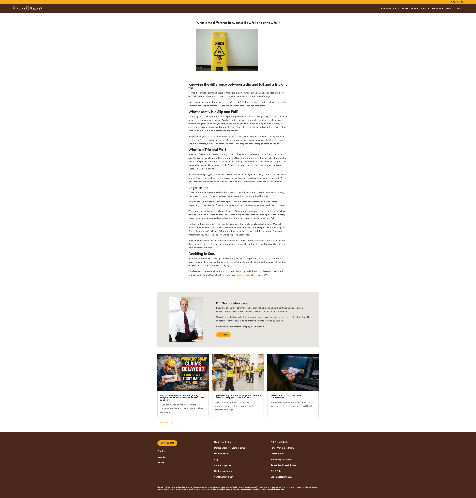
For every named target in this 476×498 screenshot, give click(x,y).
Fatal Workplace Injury (283, 447)
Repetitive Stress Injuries (283, 465)
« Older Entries (164, 422)
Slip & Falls (276, 471)
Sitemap (160, 487)
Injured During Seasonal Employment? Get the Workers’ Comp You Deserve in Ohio (238, 396)
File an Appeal (221, 453)
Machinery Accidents (281, 459)
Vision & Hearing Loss (281, 476)
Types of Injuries (409, 8)
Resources (436, 8)
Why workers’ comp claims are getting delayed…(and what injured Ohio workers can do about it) (182, 397)
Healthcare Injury (223, 471)
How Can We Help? (388, 8)
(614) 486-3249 (457, 1)
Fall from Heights (279, 442)
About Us (425, 8)
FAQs (448, 8)
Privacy (167, 487)
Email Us (161, 451)
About (160, 462)
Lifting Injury (277, 453)
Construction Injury (223, 476)
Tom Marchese (243, 274)
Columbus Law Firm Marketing (182, 487)
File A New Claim (222, 442)
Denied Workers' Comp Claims (229, 447)
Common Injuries (222, 465)
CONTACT (458, 8)
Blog (216, 459)
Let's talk (223, 334)
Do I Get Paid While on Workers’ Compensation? (286, 396)
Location (161, 457)
